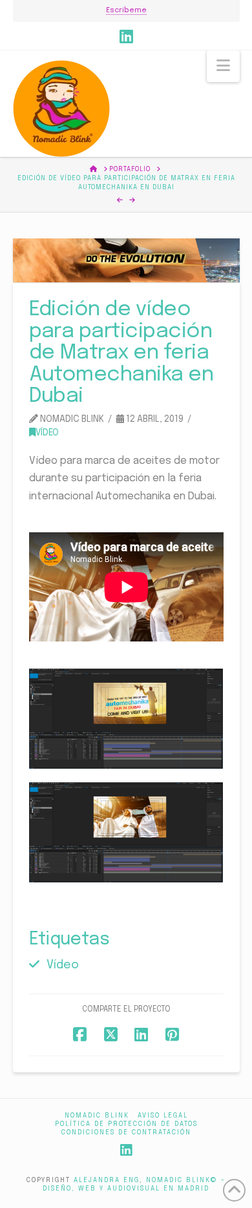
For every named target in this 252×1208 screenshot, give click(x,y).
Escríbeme (126, 10)
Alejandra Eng (107, 1180)
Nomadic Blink (97, 1115)
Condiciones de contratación (126, 1132)
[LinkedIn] (126, 36)
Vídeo (47, 432)
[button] (223, 66)
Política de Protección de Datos (126, 1124)
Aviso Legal (163, 1115)
